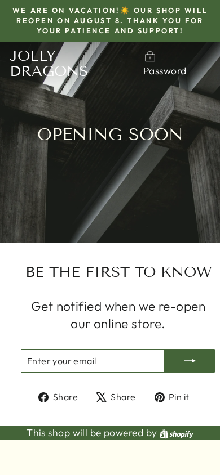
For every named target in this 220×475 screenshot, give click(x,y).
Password (165, 71)
